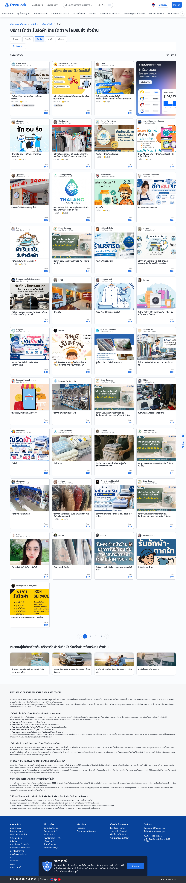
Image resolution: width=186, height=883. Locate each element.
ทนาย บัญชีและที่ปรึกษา (134, 13)
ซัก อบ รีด (57, 312)
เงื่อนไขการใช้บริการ (118, 834)
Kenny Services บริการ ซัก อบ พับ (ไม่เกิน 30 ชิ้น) (71, 262)
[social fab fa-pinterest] (35, 879)
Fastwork (81, 828)
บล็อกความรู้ (48, 841)
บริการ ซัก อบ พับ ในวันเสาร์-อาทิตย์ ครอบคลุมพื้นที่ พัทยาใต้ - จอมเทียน (153, 262)
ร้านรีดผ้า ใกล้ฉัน (16, 699)
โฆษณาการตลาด (40, 13)
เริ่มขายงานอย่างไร (51, 831)
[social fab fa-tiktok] (29, 879)
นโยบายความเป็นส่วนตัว (119, 838)
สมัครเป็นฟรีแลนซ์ (51, 828)
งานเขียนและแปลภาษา (19, 854)
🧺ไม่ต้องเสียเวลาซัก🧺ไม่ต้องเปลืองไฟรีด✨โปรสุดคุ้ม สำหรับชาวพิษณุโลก (70, 363)
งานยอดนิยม (7, 13)
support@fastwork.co (155, 828)
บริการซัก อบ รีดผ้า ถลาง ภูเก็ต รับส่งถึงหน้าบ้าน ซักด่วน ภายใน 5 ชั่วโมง (71, 208)
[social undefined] (32, 879)
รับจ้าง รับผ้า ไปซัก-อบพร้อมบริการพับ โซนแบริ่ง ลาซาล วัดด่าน (155, 313)
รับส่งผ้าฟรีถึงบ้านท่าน (20, 514)
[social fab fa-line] (11, 879)
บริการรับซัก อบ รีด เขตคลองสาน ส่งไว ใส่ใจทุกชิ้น (114, 515)
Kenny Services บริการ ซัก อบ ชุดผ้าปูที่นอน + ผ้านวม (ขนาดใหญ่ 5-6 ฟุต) (113, 414)
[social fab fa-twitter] (20, 879)
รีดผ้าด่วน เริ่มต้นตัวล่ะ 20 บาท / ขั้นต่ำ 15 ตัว (155, 363)
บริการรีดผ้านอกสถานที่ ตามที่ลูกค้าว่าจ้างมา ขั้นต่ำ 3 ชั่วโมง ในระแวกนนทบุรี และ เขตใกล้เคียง (71, 156)
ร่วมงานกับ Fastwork (118, 831)
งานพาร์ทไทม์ (15, 867)
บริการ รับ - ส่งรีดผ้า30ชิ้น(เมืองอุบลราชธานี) (24, 363)
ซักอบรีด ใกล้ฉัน (78, 788)
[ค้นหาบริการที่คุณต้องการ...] (66, 5)
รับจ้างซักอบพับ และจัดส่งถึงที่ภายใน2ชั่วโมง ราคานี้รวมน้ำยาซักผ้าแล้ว (113, 97)
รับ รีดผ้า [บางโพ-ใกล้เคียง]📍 (24, 261)
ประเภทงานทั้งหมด (18, 24)
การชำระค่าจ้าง (49, 834)
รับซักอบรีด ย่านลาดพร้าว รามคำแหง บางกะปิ (26, 97)
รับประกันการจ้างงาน (52, 838)
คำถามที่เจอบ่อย (50, 844)
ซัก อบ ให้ (99, 207)
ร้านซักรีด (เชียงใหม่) (104, 261)
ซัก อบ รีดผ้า (47, 24)
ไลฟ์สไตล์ (92, 13)
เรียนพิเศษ (14, 861)
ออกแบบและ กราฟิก (60, 13)
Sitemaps (44, 879)
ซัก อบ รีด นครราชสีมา (147, 207)
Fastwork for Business (86, 831)
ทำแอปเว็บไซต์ (79, 13)
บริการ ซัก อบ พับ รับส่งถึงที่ (65, 413)
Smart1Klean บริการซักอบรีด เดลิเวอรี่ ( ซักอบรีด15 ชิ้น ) (156, 155)
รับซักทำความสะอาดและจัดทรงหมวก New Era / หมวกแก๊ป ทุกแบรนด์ (29, 313)
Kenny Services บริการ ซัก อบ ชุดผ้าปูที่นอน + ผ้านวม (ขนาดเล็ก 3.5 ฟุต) (154, 515)
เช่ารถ (12, 864)
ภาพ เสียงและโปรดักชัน (110, 13)
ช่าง (11, 857)
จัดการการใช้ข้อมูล (51, 848)
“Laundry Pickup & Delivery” (24, 413)
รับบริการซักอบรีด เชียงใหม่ (107, 154)
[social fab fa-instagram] (14, 879)
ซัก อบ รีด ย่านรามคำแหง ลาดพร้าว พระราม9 (26, 155)
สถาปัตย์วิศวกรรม (156, 13)
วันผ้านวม (58, 463)
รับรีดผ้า (14, 463)
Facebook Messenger (155, 831)
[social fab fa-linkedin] (26, 879)
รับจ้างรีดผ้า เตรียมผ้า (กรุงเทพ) (151, 413)
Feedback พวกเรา (117, 828)
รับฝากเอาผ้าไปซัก (61, 567)
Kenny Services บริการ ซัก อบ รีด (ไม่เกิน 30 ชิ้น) (155, 464)
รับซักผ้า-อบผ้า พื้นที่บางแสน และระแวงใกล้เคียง (114, 568)
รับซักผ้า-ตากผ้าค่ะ (145, 567)
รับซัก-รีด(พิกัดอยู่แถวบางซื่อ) (108, 312)
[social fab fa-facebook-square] (17, 879)
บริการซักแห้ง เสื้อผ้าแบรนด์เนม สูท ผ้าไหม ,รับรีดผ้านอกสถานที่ (71, 515)
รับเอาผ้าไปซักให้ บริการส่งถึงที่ (24, 567)
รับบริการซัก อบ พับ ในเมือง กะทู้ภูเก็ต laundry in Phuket (111, 464)
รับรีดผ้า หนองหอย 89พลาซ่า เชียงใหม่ (27, 617)
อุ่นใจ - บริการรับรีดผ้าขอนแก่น (109, 362)
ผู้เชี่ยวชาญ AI (23, 13)
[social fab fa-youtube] (23, 879)
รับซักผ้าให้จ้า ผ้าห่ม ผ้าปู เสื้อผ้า (24, 207)
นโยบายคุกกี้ (73, 871)
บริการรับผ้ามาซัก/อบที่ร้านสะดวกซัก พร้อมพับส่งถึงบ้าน (71, 97)
